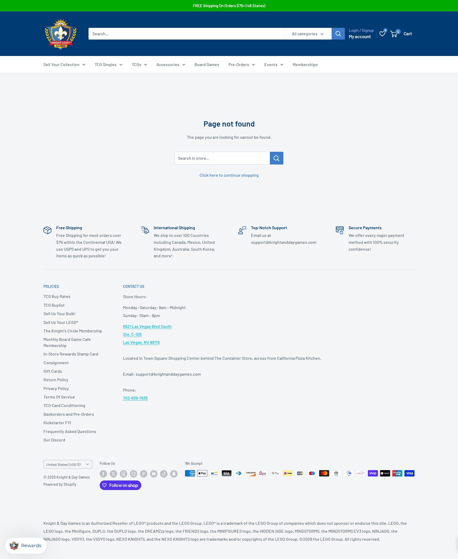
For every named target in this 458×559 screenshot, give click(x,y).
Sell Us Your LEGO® (60, 322)
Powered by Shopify (59, 484)
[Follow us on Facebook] (103, 474)
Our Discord (54, 439)
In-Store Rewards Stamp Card (70, 353)
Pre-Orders (238, 64)
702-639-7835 (135, 397)
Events (271, 64)
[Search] (338, 34)
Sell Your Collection (61, 64)
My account (360, 36)
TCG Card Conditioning (64, 405)
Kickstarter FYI (57, 422)
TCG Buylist (54, 304)
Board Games (207, 64)
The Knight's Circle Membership (72, 330)
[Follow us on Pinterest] (143, 474)
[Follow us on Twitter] (113, 474)
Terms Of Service (59, 396)
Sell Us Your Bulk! (59, 313)
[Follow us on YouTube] (153, 474)
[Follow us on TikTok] (164, 474)
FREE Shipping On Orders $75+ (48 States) (229, 5)
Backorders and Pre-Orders (68, 414)
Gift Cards (52, 371)
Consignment (56, 362)
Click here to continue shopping (229, 174)
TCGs (136, 64)
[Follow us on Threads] (123, 474)
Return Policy (55, 379)
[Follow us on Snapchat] (174, 474)
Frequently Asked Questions (69, 431)
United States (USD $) (63, 464)
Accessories (167, 64)
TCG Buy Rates (57, 296)
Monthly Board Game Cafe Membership (67, 342)
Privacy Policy (56, 388)
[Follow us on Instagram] (133, 474)
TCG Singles (106, 64)
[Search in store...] (276, 158)
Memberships (305, 64)
